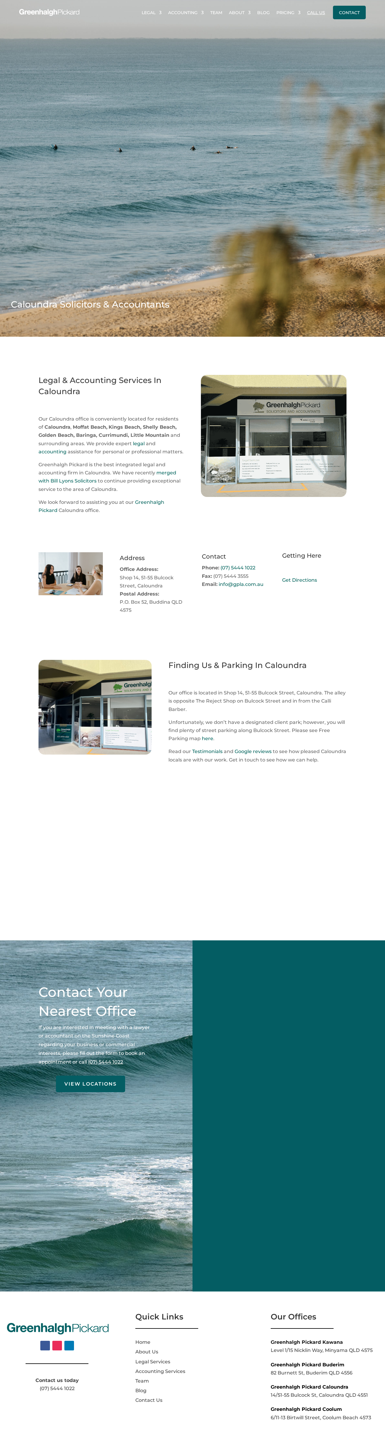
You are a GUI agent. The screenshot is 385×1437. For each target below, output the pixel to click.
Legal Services (152, 1362)
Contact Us (148, 1400)
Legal (149, 12)
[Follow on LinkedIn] (69, 1345)
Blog (263, 12)
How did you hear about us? (253, 1186)
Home (142, 1342)
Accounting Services (160, 1371)
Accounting (183, 12)
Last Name (231, 1027)
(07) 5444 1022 (237, 568)
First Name (232, 995)
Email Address (236, 1090)
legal (139, 443)
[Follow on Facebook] (45, 1345)
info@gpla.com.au (241, 584)
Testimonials (207, 751)
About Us (146, 1352)
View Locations (90, 1084)
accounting (52, 452)
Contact (349, 12)
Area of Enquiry (237, 1122)
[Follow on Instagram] (57, 1345)
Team (216, 12)
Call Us (316, 12)
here (207, 738)
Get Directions (299, 580)
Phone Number (237, 1059)
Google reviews (253, 751)
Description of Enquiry (246, 1154)
